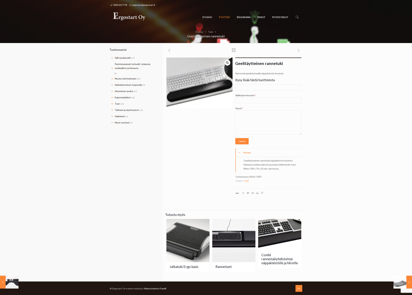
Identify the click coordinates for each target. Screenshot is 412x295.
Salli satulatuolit (123, 57)
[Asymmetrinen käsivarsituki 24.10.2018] (9, 282)
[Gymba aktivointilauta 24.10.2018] (402, 282)
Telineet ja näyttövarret (127, 110)
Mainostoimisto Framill (155, 288)
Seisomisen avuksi (124, 91)
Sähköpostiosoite (245, 95)
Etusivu (199, 31)
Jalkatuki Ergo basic (184, 267)
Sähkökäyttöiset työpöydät (128, 84)
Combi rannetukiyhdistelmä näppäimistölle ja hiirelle (279, 259)
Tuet (210, 31)
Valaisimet (120, 116)
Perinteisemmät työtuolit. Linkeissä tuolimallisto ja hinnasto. (132, 66)
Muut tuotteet (122, 122)
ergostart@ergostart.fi (143, 5)
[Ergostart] (129, 16)
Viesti (239, 108)
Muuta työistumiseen (125, 78)
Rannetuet (223, 267)
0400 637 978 (120, 5)
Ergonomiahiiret (123, 97)
